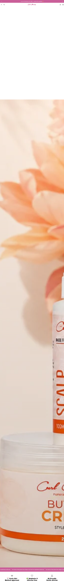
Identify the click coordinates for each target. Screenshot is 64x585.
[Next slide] (62, 1)
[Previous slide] (1, 1)
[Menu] (1, 4)
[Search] (4, 4)
